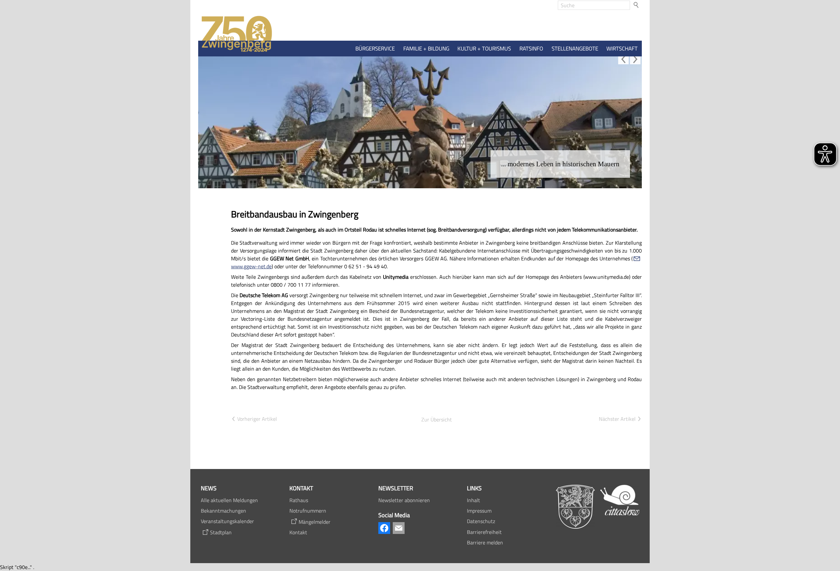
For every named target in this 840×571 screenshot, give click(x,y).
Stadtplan (221, 532)
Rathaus (298, 500)
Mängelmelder (314, 522)
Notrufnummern (307, 511)
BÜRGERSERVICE (375, 48)
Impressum (479, 511)
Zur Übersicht (436, 419)
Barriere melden (485, 542)
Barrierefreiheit (484, 532)
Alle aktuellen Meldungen (229, 500)
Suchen (636, 5)
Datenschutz (481, 521)
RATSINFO (531, 48)
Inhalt (473, 500)
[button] (623, 59)
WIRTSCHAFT (622, 48)
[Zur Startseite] (235, 34)
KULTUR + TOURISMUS (484, 48)
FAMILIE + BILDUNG (426, 48)
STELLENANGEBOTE (575, 48)
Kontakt (298, 532)
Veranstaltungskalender (227, 521)
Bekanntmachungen (223, 511)
